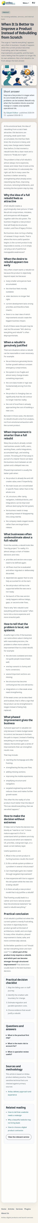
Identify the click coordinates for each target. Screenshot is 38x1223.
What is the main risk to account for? (17, 1044)
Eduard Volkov (12, 113)
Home (3, 1209)
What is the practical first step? (17, 1036)
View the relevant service (18, 1137)
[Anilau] (8, 3)
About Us (5, 1213)
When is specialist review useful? (17, 1053)
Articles (11, 1209)
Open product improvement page (19, 1195)
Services (19, 1209)
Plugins (27, 1209)
